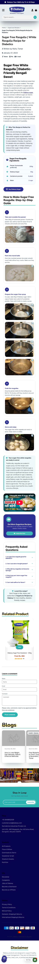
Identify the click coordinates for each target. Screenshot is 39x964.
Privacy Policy (7, 904)
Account (32, 10)
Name (3, 678)
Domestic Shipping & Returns (12, 914)
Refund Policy (7, 911)
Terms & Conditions (8, 907)
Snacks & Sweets (8, 859)
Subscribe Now (20, 533)
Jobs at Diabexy (7, 883)
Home (4, 27)
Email (3, 686)
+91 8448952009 (8, 820)
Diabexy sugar (28, 92)
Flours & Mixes (7, 849)
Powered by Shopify (25, 936)
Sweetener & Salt (8, 856)
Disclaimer (5, 877)
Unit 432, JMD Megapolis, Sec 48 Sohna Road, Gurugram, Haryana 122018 (18, 830)
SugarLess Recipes (14, 27)
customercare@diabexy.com (12, 823)
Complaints (6, 880)
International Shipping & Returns (13, 917)
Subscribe (30, 802)
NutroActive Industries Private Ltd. (14, 826)
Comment (4, 693)
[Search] (35, 17)
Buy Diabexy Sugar (15, 189)
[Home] (16, 10)
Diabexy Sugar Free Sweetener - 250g (19, 639)
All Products (6, 846)
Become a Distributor (9, 886)
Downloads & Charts (9, 853)
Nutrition (5, 862)
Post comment (10, 714)
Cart (36, 10)
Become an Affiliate (9, 890)
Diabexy (15, 936)
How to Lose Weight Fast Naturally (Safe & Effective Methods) (13, 746)
